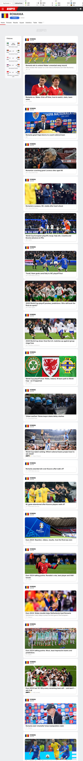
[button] (77, 9)
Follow (15, 18)
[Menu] (2, 9)
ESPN (11, 9)
